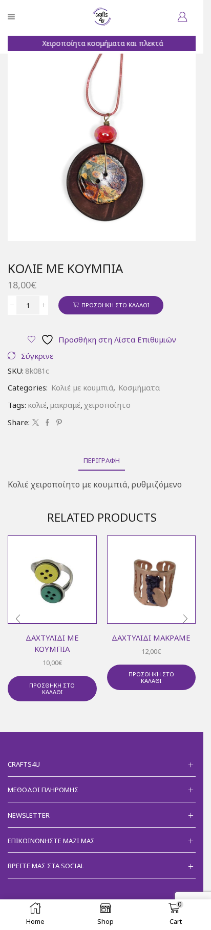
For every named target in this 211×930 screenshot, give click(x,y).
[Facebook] (47, 422)
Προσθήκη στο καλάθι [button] (52, 688)
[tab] (101, 460)
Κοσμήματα (139, 387)
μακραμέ (65, 405)
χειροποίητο (107, 405)
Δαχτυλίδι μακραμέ (151, 637)
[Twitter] (35, 422)
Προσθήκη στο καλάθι (115, 305)
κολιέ (37, 405)
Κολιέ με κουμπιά (82, 387)
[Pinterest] (57, 422)
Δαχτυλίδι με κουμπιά (52, 643)
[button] (18, 618)
